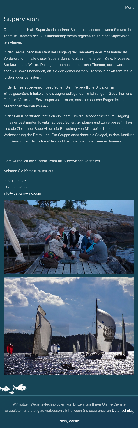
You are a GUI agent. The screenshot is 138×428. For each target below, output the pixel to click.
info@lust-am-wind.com (22, 193)
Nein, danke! (69, 420)
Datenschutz (122, 410)
